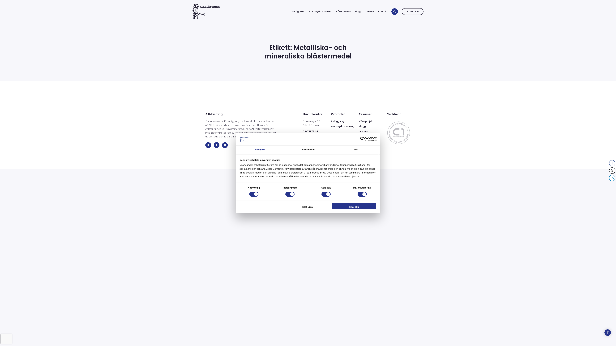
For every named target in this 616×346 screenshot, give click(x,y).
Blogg (358, 11)
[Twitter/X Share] (612, 170)
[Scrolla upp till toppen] (607, 332)
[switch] (290, 194)
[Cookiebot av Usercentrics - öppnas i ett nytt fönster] (363, 139)
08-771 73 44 (412, 11)
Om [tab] (356, 149)
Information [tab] (308, 149)
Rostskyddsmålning (320, 11)
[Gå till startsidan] (206, 11)
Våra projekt (343, 11)
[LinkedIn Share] (612, 178)
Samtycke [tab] (259, 149)
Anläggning (298, 11)
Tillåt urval (307, 207)
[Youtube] (225, 145)
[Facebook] (216, 145)
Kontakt (383, 11)
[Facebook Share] (612, 163)
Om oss (369, 11)
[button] (612, 184)
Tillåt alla (354, 207)
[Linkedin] (208, 145)
